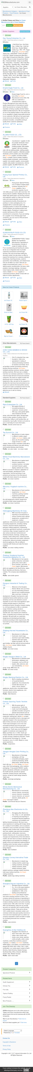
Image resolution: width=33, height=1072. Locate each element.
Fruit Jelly (5, 989)
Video (20, 124)
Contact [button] (9, 35)
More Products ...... (8, 1001)
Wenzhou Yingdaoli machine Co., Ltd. (15, 487)
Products (7, 127)
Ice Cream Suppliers (18, 22)
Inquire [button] (10, 25)
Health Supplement (8, 982)
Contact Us (6, 1038)
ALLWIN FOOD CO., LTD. (12, 134)
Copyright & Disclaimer (9, 1042)
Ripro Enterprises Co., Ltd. (12, 404)
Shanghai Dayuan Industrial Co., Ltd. (16, 883)
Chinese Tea (6, 986)
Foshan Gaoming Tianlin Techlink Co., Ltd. (15, 702)
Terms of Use (7, 1046)
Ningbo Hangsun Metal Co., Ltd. (14, 656)
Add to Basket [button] (18, 25)
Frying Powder (7, 997)
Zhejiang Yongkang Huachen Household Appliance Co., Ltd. (14, 556)
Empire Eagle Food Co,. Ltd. (13, 88)
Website (6, 81)
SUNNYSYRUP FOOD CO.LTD (14, 232)
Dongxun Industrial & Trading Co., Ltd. (15, 584)
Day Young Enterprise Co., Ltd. (14, 38)
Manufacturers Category (10, 11)
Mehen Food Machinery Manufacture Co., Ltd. (16, 457)
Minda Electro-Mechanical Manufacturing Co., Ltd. (12, 788)
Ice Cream (9, 287)
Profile (14, 81)
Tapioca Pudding (8, 993)
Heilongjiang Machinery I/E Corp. (15, 511)
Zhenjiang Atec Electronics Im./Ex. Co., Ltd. (15, 810)
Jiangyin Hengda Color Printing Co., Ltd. (16, 752)
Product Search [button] (26, 31)
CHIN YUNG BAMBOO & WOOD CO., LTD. (15, 351)
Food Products (14, 13)
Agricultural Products (9, 973)
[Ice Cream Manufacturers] (7, 48)
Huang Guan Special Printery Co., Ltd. (15, 175)
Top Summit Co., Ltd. (10, 432)
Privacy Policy (7, 1049)
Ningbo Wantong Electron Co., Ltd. (15, 677)
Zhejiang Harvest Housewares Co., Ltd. (16, 631)
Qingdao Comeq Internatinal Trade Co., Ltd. (15, 858)
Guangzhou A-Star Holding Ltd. (14, 930)
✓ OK (26, 1070)
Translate (17, 1032)
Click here (24, 1022)
